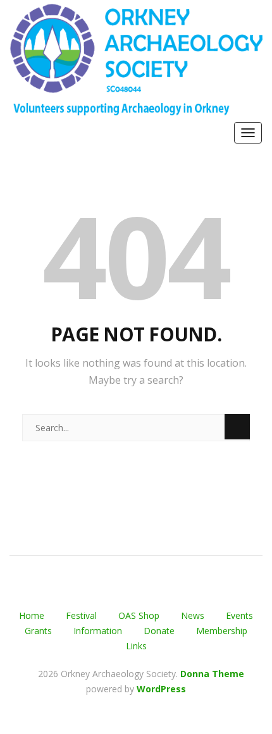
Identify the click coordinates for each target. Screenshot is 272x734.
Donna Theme (212, 674)
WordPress (161, 689)
